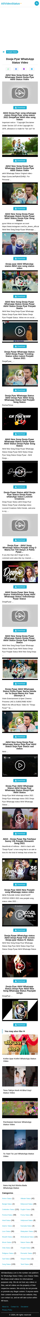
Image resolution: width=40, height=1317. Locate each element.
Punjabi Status (12, 52)
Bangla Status (7, 1204)
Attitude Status (26, 1198)
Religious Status (7, 1253)
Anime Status (7, 1198)
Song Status (6, 1264)
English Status (26, 1209)
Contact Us (15, 1307)
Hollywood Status (27, 1220)
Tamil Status (25, 1264)
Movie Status (6, 1242)
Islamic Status (7, 1226)
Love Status (6, 1231)
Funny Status (25, 1215)
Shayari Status (26, 1259)
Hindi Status (6, 1220)
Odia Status (6, 1248)
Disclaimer (24, 1307)
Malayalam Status (27, 1231)
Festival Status (7, 1215)
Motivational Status (27, 1237)
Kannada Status (26, 1226)
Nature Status (25, 1242)
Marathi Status (7, 1237)
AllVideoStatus (11, 3)
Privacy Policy (7, 1310)
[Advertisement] (20, 28)
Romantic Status (26, 1253)
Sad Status (6, 1259)
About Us (5, 1307)
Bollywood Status (27, 1204)
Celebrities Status (8, 1209)
